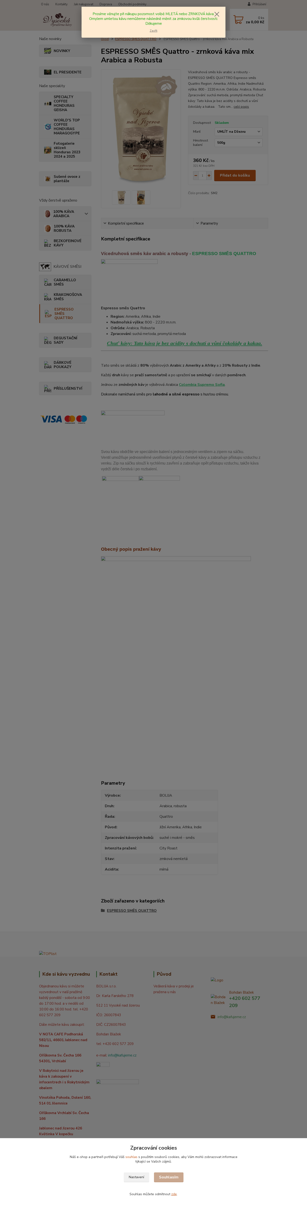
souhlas (131, 1157)
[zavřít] (217, 14)
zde (174, 1194)
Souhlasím (168, 1177)
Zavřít (153, 31)
